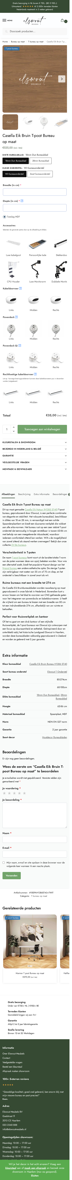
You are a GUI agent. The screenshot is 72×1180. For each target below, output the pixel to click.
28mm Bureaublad (40, 160)
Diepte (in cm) (16, 201)
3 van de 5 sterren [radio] (15, 793)
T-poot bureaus (19, 557)
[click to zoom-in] (36, 79)
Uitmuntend (23, 6)
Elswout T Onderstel (57, 671)
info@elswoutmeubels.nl (14, 1129)
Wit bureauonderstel (14, 174)
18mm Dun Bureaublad (15, 160)
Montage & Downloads (17, 469)
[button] (63, 20)
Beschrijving (24, 494)
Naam (7, 833)
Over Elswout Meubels (13, 1053)
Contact (6, 1058)
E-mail (7, 848)
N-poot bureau (10, 568)
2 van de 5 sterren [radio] (10, 793)
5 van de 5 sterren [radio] (25, 793)
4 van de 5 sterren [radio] (20, 793)
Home (5, 41)
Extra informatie (41, 494)
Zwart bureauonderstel (40, 174)
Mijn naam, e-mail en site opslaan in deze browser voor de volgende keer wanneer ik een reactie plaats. (36, 864)
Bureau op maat (18, 41)
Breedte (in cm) (17, 185)
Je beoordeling (12, 800)
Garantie (8, 455)
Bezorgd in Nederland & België (22, 448)
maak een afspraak (35, 1168)
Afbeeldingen (8, 494)
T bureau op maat (35, 41)
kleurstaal (10, 1168)
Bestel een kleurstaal (12, 1066)
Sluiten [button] (35, 1175)
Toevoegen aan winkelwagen (42, 429)
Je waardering (12, 788)
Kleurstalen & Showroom (19, 442)
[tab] (8, 494)
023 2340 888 (10, 1125)
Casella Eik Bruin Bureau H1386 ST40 (48, 664)
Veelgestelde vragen (16, 462)
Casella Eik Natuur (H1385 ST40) (41, 509)
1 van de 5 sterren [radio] (5, 793)
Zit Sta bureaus (18, 545)
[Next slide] (61, 78)
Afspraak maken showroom (16, 1071)
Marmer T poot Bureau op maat (30, 973)
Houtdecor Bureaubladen (54, 737)
